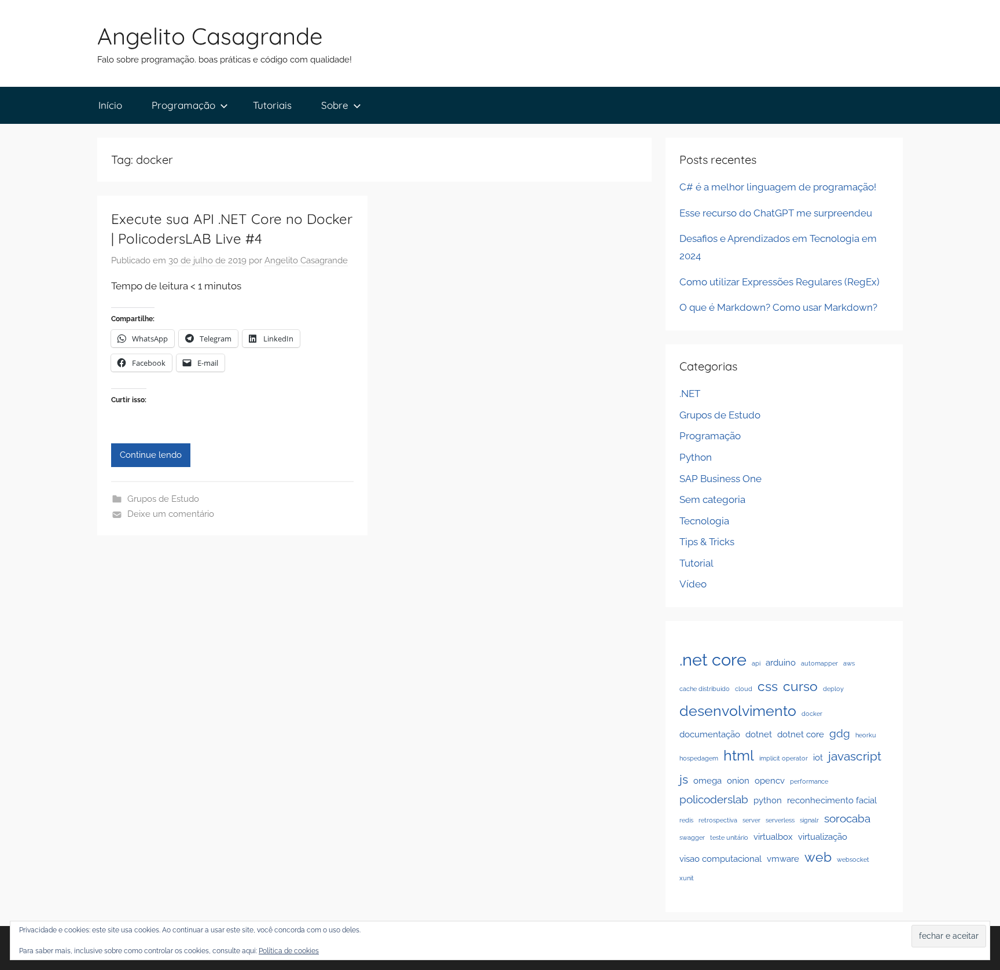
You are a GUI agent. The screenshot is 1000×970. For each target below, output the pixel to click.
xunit (686, 878)
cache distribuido (704, 688)
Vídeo (693, 584)
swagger (692, 837)
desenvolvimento (737, 710)
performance (809, 781)
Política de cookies (289, 951)
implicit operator (783, 758)
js (683, 779)
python (767, 800)
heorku (865, 735)
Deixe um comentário (170, 514)
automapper (819, 663)
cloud (743, 688)
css (768, 686)
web (818, 857)
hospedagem (698, 758)
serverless (780, 820)
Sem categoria (712, 499)
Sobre (334, 105)
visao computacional (720, 858)
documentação (709, 734)
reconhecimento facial (832, 800)
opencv (770, 780)
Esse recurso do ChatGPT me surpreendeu (775, 213)
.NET (689, 393)
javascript (854, 756)
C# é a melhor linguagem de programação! (777, 187)
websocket (853, 859)
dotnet (758, 734)
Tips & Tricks (706, 542)
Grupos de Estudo (163, 499)
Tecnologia (704, 521)
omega (707, 780)
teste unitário (729, 837)
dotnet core (800, 734)
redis (686, 820)
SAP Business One (720, 478)
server (751, 820)
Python (695, 457)
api (756, 663)
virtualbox (773, 836)
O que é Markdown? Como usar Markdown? (778, 307)
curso (800, 686)
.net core (713, 659)
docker (812, 713)
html (738, 755)
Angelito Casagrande (210, 35)
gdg (839, 733)
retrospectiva (717, 820)
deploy (833, 688)
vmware (783, 858)
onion (738, 780)
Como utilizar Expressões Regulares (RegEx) (779, 282)
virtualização (822, 836)
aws (849, 663)
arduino (781, 662)
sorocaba (847, 818)
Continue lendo (151, 455)
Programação (183, 105)
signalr (809, 820)
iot (818, 757)
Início (110, 105)
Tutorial (696, 563)
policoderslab (713, 799)
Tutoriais (272, 105)
